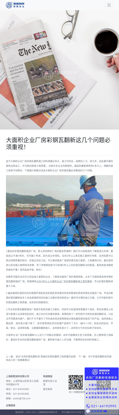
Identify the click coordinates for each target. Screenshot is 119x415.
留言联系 (47, 389)
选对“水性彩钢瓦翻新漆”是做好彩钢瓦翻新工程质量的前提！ (47, 356)
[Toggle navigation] (109, 5)
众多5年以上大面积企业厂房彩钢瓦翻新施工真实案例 (64, 281)
